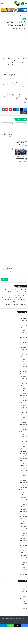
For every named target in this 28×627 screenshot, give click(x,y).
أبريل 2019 (23, 528)
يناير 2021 (24, 477)
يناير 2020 (23, 506)
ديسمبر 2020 (23, 480)
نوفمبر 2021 (23, 453)
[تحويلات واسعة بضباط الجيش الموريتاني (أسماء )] (7, 126)
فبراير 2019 (23, 533)
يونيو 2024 (23, 378)
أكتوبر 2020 (23, 485)
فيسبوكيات (23, 606)
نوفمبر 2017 (23, 569)
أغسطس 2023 (22, 402)
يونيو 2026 (23, 320)
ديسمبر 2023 (23, 393)
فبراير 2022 (23, 446)
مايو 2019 (23, 526)
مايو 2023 (23, 410)
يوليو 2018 (23, 550)
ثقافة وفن (23, 596)
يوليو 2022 (23, 434)
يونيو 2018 (23, 552)
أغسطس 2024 (22, 373)
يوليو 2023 (23, 405)
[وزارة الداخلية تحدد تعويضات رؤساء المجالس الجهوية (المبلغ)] (21, 131)
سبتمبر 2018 (23, 545)
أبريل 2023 (23, 412)
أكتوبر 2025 (23, 340)
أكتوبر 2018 (23, 543)
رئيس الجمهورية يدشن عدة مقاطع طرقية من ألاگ (21, 158)
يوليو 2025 (23, 347)
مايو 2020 (23, 497)
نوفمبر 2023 (23, 395)
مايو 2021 (23, 468)
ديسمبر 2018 (23, 538)
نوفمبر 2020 (23, 482)
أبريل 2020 (23, 499)
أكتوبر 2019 (23, 514)
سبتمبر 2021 (23, 458)
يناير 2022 (23, 448)
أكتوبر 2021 (23, 456)
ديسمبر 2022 (23, 422)
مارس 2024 (23, 385)
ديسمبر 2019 (23, 509)
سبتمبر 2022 (23, 429)
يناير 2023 (23, 419)
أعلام (24, 584)
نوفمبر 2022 (23, 424)
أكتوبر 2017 (23, 572)
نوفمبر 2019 (23, 511)
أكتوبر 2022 (23, 427)
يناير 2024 (23, 390)
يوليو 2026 (23, 318)
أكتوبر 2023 (23, 398)
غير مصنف (23, 603)
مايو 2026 (23, 323)
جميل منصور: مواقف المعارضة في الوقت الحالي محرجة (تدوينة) (8, 268)
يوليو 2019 (23, 521)
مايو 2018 (23, 555)
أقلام (24, 586)
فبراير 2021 (23, 475)
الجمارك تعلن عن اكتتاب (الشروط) (18, 302)
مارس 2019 (23, 531)
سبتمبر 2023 (23, 400)
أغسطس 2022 (22, 431)
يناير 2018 (24, 564)
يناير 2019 (24, 535)
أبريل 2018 (23, 557)
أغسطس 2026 (22, 315)
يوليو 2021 (23, 463)
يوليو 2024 (23, 376)
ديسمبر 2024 (23, 364)
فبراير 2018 (23, 562)
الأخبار (19, 15)
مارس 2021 (23, 473)
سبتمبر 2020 (23, 487)
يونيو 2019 (23, 523)
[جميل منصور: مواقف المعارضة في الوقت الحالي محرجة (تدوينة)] (7, 206)
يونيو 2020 (23, 494)
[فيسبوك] (25, 109)
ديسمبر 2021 (23, 451)
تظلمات (24, 591)
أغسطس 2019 (22, 518)
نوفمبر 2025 (23, 337)
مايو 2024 (23, 381)
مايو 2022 (23, 439)
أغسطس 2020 (22, 489)
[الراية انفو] (19, 3)
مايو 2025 (23, 352)
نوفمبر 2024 (23, 366)
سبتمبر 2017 (23, 574)
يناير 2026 (23, 332)
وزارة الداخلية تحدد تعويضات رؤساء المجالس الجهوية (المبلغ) (21, 143)
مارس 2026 (23, 327)
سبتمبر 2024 (23, 371)
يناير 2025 (23, 361)
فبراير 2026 (23, 330)
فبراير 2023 (23, 417)
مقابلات (24, 610)
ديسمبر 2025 (23, 335)
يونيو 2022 (23, 436)
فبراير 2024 (23, 388)
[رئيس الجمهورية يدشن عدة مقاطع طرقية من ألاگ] (21, 151)
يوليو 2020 (23, 492)
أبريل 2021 (23, 470)
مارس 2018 (23, 560)
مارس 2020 (23, 502)
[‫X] (21, 109)
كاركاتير (24, 608)
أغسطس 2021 (22, 460)
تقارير (24, 594)
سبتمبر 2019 (23, 516)
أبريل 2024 (23, 383)
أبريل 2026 (23, 325)
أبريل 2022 (23, 441)
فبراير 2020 (23, 504)
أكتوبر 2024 (23, 369)
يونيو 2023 (23, 407)
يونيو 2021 (23, 465)
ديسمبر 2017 (23, 567)
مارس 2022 (23, 444)
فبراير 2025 (23, 359)
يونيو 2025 (23, 349)
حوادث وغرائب (22, 598)
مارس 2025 (23, 356)
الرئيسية (23, 15)
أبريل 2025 (23, 354)
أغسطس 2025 (22, 344)
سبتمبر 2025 (23, 342)
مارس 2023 (23, 415)
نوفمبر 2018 (23, 540)
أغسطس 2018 (22, 548)
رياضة (24, 601)
